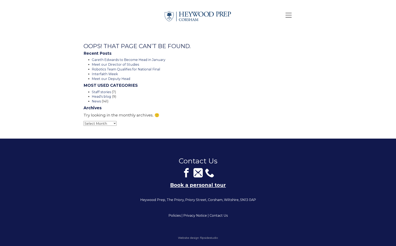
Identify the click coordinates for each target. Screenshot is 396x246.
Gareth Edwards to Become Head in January (128, 60)
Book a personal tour (198, 185)
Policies (175, 215)
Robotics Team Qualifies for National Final (126, 69)
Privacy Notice (195, 215)
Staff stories (101, 92)
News (96, 101)
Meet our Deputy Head (111, 79)
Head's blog (101, 97)
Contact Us (219, 215)
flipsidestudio (209, 237)
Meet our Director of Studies (115, 65)
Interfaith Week (105, 74)
